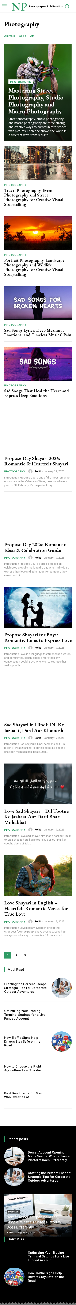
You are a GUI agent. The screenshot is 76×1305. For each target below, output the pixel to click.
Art (32, 35)
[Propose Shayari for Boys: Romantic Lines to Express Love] (38, 607)
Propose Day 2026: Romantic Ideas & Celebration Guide (35, 547)
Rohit (37, 471)
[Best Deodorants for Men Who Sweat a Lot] (62, 1095)
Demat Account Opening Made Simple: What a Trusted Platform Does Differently (50, 1156)
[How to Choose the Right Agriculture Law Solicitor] (62, 1068)
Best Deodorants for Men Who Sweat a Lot (23, 1095)
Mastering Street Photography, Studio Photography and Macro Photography (36, 100)
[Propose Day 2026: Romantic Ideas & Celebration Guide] (38, 517)
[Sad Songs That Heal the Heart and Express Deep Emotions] (38, 364)
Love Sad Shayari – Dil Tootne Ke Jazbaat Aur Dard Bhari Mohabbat (36, 816)
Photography (21, 81)
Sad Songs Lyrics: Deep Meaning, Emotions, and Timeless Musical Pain (37, 332)
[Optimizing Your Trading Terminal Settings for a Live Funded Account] (62, 1015)
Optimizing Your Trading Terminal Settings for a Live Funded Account (24, 1014)
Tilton (10, 1232)
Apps (22, 35)
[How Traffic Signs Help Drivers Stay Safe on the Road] (62, 1041)
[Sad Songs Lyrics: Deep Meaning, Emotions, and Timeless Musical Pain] (38, 303)
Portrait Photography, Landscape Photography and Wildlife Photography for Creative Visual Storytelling (34, 267)
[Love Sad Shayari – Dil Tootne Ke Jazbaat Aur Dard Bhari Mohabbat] (38, 784)
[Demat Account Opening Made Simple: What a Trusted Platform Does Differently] (14, 1156)
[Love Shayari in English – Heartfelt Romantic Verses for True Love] (38, 875)
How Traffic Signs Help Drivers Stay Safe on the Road (22, 1041)
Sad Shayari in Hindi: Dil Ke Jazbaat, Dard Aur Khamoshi (34, 727)
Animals (9, 35)
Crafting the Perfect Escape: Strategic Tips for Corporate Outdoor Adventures (26, 988)
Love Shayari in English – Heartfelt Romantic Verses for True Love (36, 908)
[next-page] (33, 955)
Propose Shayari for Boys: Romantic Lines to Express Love (38, 637)
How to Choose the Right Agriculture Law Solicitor (22, 1068)
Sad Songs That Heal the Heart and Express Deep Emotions (36, 393)
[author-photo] (31, 471)
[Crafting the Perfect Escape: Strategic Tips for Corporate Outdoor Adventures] (62, 988)
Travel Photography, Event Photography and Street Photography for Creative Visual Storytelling (33, 197)
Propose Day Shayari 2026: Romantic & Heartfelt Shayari (36, 461)
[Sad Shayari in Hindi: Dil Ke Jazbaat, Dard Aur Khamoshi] (38, 697)
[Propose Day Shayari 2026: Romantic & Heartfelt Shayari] (38, 431)
